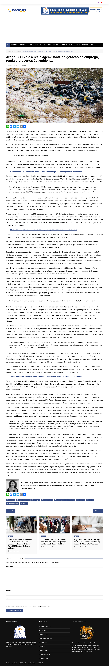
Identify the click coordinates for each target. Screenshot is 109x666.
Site (7, 598)
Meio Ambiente (48, 500)
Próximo (97, 511)
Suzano (25, 503)
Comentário (10, 566)
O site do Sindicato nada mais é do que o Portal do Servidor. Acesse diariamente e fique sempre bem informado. (21, 644)
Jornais (71, 44)
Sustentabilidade (13, 503)
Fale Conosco (47, 44)
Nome (8, 583)
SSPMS (91, 500)
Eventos (41, 646)
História (64, 44)
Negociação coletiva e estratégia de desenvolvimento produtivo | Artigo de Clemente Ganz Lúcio (87, 542)
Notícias (41, 658)
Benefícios (14, 44)
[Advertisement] (54, 27)
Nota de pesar (43, 654)
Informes (41, 650)
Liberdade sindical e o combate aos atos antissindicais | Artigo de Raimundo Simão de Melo (53, 542)
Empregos (36, 500)
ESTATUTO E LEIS (33, 44)
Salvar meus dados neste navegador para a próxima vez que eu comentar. (29, 606)
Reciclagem (60, 500)
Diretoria (23, 44)
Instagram (99, 2)
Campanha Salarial (45, 638)
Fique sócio (56, 44)
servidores (71, 500)
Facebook (96, 2)
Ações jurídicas (43, 626)
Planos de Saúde (87, 44)
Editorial (41, 642)
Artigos (24, 65)
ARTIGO (11, 500)
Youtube (101, 2)
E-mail (8, 590)
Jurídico (78, 44)
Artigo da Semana (23, 500)
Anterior (11, 511)
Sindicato (81, 500)
